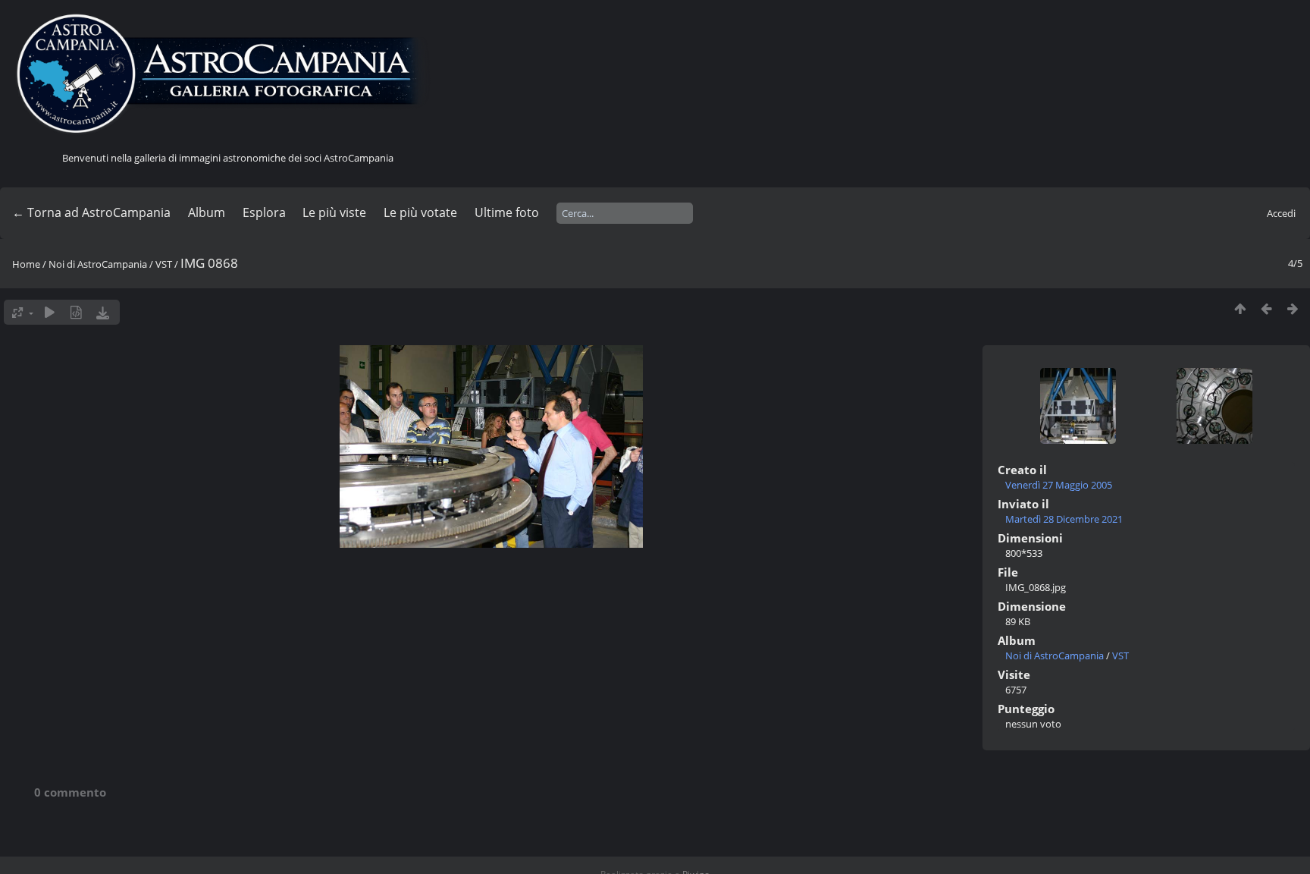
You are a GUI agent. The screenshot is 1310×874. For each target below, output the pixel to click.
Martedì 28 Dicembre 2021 (1064, 519)
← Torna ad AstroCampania (91, 212)
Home (26, 264)
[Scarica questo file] (102, 312)
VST (163, 264)
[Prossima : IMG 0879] (1293, 308)
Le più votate (420, 212)
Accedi (1281, 213)
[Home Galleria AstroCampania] (227, 74)
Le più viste (334, 212)
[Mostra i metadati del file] (76, 312)
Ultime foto (507, 212)
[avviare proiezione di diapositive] (49, 312)
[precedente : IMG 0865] (1266, 308)
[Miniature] (1240, 308)
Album (206, 212)
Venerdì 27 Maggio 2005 (1058, 485)
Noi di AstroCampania (98, 264)
